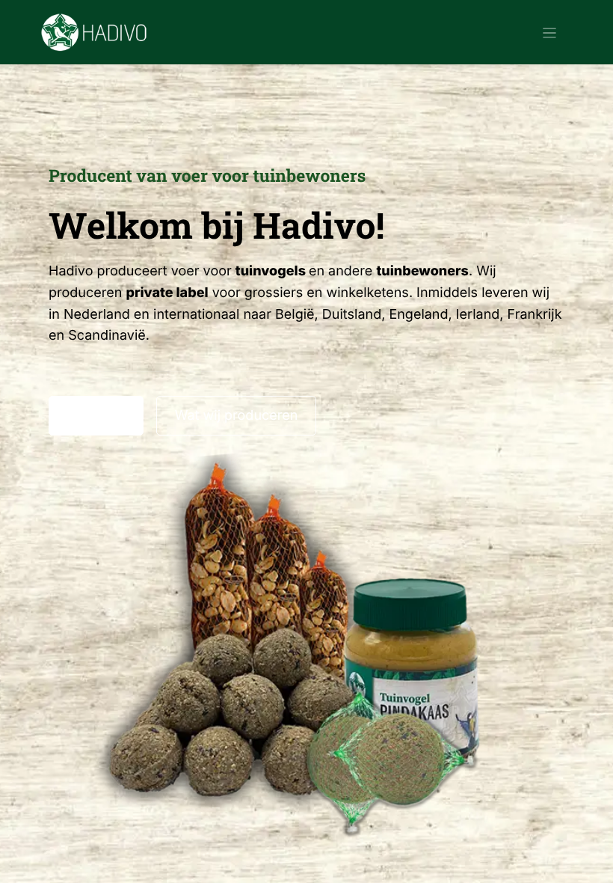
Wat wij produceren (236, 416)
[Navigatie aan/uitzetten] (550, 32)
